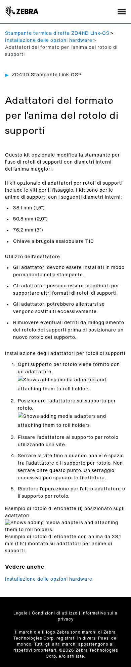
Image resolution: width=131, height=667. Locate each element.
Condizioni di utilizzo (55, 613)
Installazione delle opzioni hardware (48, 40)
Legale (20, 613)
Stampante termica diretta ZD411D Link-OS (57, 33)
